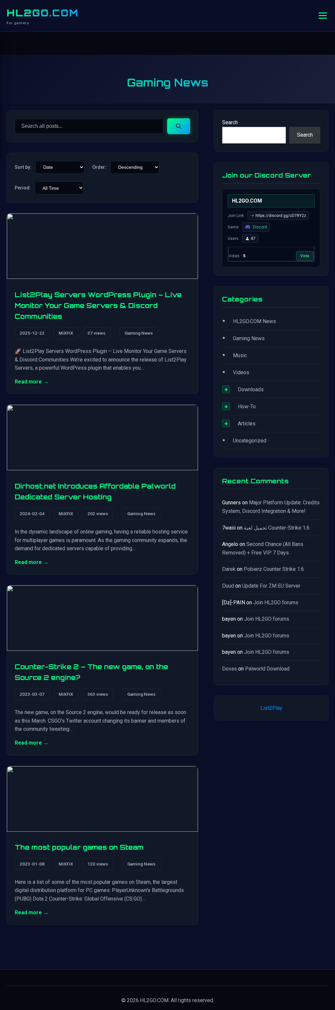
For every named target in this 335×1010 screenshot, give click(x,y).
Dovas (229, 669)
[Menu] (322, 15)
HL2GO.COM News (254, 321)
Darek (229, 569)
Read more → (31, 382)
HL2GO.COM (43, 13)
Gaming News (139, 333)
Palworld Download (267, 669)
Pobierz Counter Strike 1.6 (274, 569)
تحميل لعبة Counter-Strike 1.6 (276, 528)
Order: (99, 167)
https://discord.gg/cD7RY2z (281, 215)
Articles (247, 423)
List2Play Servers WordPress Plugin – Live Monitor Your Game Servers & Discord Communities (98, 305)
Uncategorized (249, 440)
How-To (247, 406)
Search (230, 122)
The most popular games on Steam (79, 847)
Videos (241, 372)
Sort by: (23, 167)
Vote (304, 256)
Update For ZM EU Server (271, 586)
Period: (23, 188)
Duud (228, 586)
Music (240, 355)
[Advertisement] (271, 787)
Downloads (251, 389)
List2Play (271, 708)
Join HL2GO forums (275, 602)
